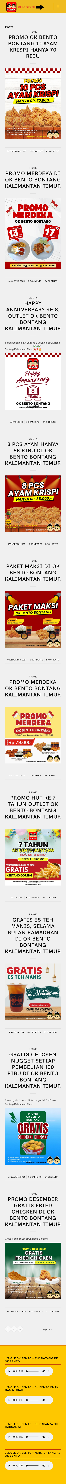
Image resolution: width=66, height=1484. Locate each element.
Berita (33, 297)
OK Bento (54, 151)
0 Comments (36, 151)
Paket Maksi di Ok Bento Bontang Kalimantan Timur (33, 572)
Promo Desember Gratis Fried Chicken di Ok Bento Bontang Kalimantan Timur (33, 1211)
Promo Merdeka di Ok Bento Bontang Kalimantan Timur (33, 179)
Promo (33, 31)
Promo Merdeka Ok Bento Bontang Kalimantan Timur (33, 688)
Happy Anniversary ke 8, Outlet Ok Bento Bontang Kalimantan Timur (33, 315)
